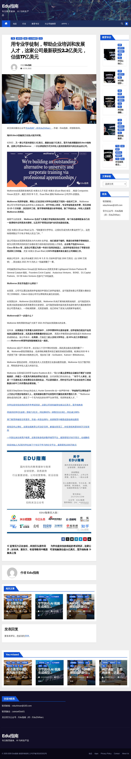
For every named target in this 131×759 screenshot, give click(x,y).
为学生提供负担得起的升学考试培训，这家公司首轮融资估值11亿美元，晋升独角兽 (45, 405)
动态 (15, 24)
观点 (21, 600)
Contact (117, 754)
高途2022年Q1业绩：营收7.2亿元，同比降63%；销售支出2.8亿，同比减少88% (43, 412)
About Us (125, 754)
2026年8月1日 (46, 677)
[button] (122, 24)
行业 (24, 24)
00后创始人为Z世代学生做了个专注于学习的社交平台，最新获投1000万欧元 (42, 445)
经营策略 (24, 596)
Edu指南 (10, 6)
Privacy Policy (106, 754)
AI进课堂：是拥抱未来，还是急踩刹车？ (112, 673)
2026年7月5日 (110, 677)
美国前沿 (9, 600)
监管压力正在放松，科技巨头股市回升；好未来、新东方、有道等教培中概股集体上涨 (27, 549)
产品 (13, 38)
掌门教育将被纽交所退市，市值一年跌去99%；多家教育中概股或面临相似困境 (43, 419)
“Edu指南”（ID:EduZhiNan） (38, 128)
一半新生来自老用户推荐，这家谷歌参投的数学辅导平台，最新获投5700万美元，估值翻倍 (48, 437)
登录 (27, 636)
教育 (18, 596)
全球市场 (19, 38)
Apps (65, 24)
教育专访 (35, 24)
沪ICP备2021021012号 (38, 754)
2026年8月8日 (14, 677)
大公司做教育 (50, 24)
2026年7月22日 (78, 677)
